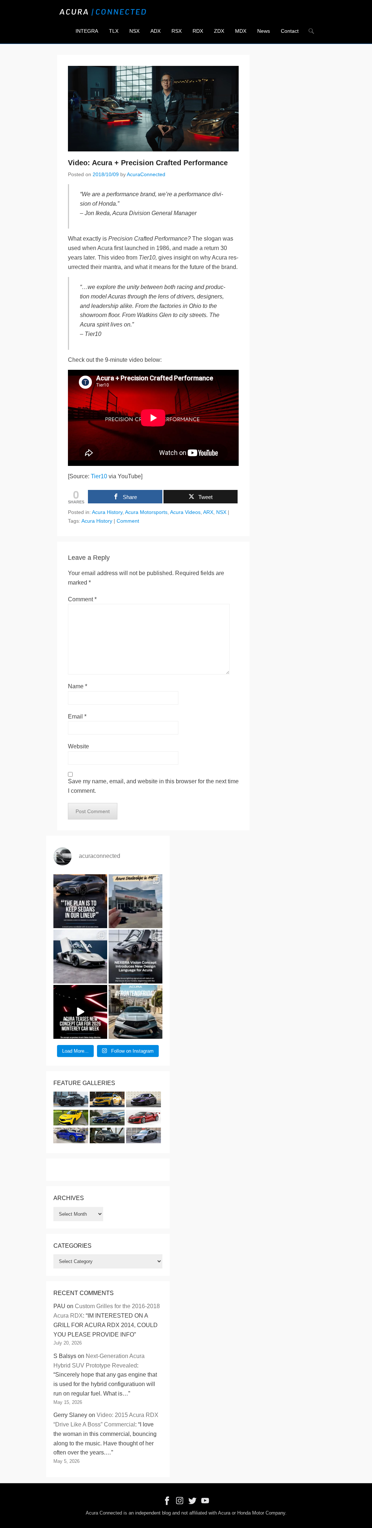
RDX (198, 31)
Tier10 (99, 476)
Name (77, 686)
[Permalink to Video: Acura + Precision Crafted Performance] (153, 108)
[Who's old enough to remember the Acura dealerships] (135, 901)
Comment (128, 521)
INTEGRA (87, 31)
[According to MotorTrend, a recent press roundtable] (80, 901)
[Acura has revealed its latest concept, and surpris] (135, 956)
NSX (134, 31)
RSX (176, 31)
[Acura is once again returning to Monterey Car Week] (80, 1012)
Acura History (107, 512)
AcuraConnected (146, 174)
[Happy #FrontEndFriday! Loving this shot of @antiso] (135, 1012)
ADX (155, 31)
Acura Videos (185, 512)
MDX (240, 31)
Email (77, 716)
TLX (113, 31)
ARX (208, 512)
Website (78, 746)
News (263, 31)
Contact (290, 31)
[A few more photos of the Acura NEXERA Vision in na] (80, 956)
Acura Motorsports (146, 512)
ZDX (219, 31)
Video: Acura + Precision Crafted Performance (148, 163)
